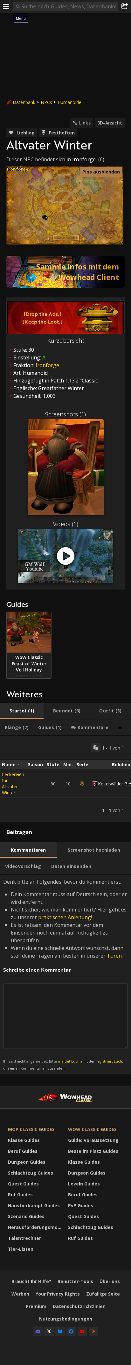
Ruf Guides (20, 1195)
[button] (46, 218)
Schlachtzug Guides (30, 1173)
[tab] (22, 711)
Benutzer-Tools (75, 1281)
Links (85, 123)
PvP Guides (80, 1205)
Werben (20, 1294)
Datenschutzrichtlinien (79, 1306)
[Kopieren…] (95, 747)
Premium (36, 1306)
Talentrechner (24, 1238)
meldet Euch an (71, 1061)
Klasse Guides (24, 1140)
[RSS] (93, 1331)
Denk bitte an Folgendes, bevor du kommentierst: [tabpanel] (65, 974)
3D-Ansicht (109, 123)
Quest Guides (23, 1184)
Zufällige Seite (103, 1294)
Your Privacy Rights (58, 1294)
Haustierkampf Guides (34, 1205)
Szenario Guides (26, 1216)
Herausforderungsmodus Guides (36, 1227)
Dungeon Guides (26, 1162)
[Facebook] (71, 1331)
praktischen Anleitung (64, 917)
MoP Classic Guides (31, 1129)
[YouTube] (82, 1331)
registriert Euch (109, 1061)
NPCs (46, 102)
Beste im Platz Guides (93, 1151)
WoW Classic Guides (92, 1129)
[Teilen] (124, 6)
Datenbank (24, 102)
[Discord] (38, 1331)
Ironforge (84, 159)
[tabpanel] (65, 779)
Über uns (110, 1281)
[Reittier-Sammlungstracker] (65, 272)
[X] (49, 1331)
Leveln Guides (84, 1184)
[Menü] (6, 6)
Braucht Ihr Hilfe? (31, 1281)
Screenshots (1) (65, 414)
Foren (115, 955)
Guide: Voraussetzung (93, 1140)
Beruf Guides (23, 1151)
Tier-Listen (20, 1249)
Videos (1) (65, 524)
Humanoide (69, 102)
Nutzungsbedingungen (65, 1319)
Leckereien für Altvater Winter (13, 783)
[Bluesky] (60, 1331)
